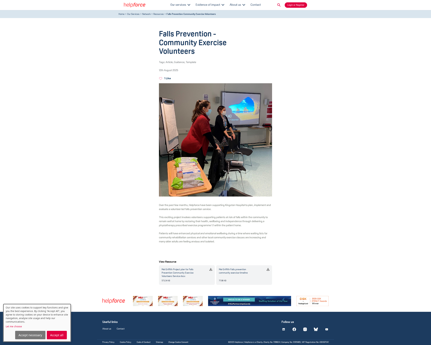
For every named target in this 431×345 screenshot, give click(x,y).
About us (106, 329)
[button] (279, 5)
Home (121, 14)
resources (158, 14)
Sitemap (159, 342)
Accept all (56, 335)
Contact (121, 329)
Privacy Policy (108, 342)
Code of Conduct (144, 342)
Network (146, 14)
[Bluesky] (316, 329)
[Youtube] (327, 329)
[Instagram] (305, 329)
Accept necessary (30, 335)
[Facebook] (294, 329)
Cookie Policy (125, 342)
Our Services (133, 14)
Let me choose (14, 326)
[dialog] (37, 323)
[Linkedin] (283, 329)
